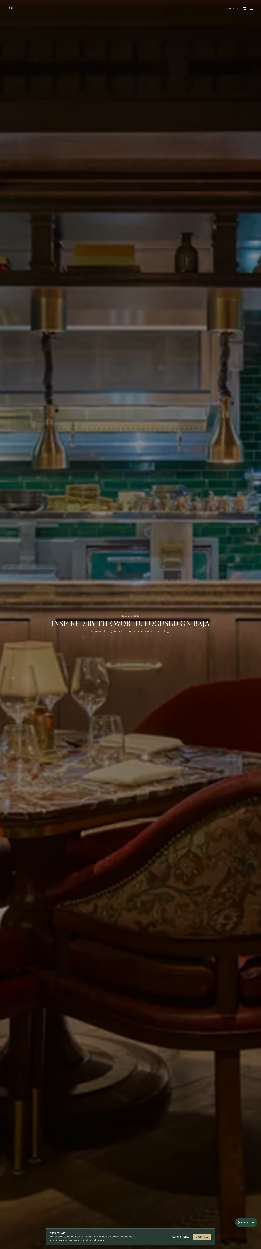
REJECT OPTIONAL (180, 1237)
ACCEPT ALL (202, 1237)
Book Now (232, 9)
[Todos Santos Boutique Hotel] (11, 9)
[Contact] (245, 8)
